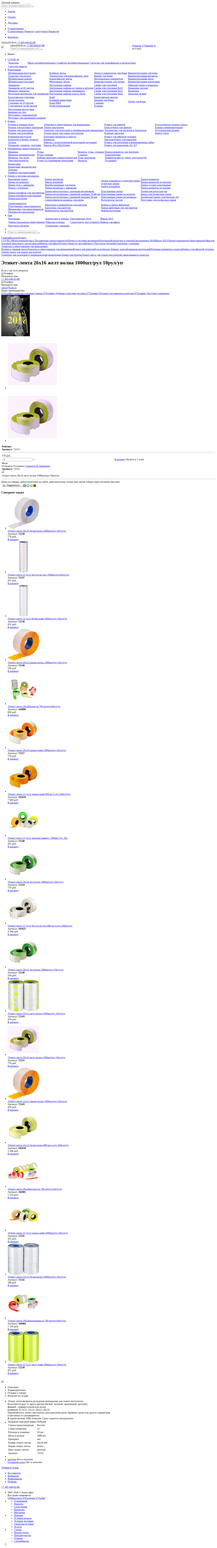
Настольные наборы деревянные (67, 91)
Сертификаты (21, 1541)
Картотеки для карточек (58, 207)
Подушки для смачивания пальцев (26, 118)
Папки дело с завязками (21, 185)
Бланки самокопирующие (169, 127)
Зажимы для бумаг (104, 100)
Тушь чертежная (86, 157)
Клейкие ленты (57, 73)
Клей (52, 97)
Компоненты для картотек (59, 210)
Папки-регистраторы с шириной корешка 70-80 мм (72, 194)
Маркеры (13, 152)
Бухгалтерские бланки (167, 130)
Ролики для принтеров (20, 130)
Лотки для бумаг (137, 101)
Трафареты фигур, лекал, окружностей (126, 157)
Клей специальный (59, 105)
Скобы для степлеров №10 (108, 88)
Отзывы (18, 1538)
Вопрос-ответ (21, 1532)
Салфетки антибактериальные (72, 63)
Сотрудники (41, 31)
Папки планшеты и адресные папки (120, 180)
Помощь (12, 1481)
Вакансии (53, 31)
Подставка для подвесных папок (158, 200)
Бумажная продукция (19, 136)
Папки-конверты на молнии (156, 182)
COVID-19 (13, 59)
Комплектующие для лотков (109, 81)
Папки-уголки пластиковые (156, 185)
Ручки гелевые (45, 154)
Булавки (98, 105)
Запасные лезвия (137, 93)
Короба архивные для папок (60, 185)
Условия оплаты (22, 1518)
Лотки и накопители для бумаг (110, 73)
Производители (22, 1535)
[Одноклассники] (31, 485)
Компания (13, 1476)
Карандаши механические (22, 166)
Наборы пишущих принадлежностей (57, 157)
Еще (10, 215)
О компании (20, 1501)
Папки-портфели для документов (26, 192)
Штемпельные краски (20, 78)
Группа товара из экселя (72, 243)
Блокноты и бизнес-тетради (23, 139)
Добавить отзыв (10, 1467)
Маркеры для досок (18, 157)
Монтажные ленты (59, 81)
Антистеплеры (16, 100)
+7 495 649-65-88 (26, 42)
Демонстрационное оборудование (26, 222)
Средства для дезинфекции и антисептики (113, 63)
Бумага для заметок (114, 124)
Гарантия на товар (24, 1524)
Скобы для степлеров (105, 85)
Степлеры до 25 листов (20, 103)
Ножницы (133, 91)
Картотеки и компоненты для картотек (66, 204)
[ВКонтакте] (24, 485)
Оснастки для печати (19, 76)
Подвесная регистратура (154, 191)
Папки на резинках (18, 182)
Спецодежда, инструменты (85, 222)
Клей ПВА (55, 103)
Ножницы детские (138, 88)
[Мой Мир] (34, 485)
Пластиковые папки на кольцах (118, 194)
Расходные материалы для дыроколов (28, 93)
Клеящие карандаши (60, 100)
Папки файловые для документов (119, 207)
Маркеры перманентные (21, 154)
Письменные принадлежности (24, 148)
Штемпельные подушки (21, 81)
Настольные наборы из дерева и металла (71, 88)
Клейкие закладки (114, 133)
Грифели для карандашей (21, 172)
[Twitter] (28, 485)
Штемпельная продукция (21, 73)
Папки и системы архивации (23, 176)
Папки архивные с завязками (61, 187)
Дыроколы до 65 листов (21, 88)
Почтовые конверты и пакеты (60, 136)
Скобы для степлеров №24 (108, 93)
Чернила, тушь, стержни (91, 152)
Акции (11, 11)
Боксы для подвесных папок (156, 194)
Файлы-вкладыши (111, 210)
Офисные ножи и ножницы (143, 85)
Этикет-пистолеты (54, 127)
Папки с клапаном (18, 187)
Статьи (18, 1529)
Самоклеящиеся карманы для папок (64, 200)
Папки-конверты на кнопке (156, 187)
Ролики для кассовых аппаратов (25, 127)
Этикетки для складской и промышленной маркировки (74, 130)
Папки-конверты (150, 179)
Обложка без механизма (21, 212)
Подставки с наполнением (22, 115)
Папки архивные (54, 179)
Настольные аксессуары (21, 109)
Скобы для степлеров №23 (108, 91)
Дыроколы (14, 85)
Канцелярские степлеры (21, 97)
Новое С (89, 243)
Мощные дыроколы (18, 91)
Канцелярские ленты (60, 78)
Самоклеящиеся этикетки (135, 255)
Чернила (82, 160)
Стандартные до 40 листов (22, 105)
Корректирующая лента (141, 78)
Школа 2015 (106, 218)
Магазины (19, 1512)
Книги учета (162, 133)
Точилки (12, 169)
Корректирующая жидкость (143, 76)
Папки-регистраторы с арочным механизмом (69, 191)
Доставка (13, 22)
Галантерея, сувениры (58, 225)
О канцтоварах (16, 28)
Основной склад (16, 1462)
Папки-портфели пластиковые (24, 195)
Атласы (12, 142)
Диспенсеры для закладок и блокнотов (125, 130)
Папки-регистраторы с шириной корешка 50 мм (71, 197)
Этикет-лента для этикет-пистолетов (64, 133)
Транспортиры (113, 154)
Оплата (12, 17)
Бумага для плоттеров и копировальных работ (129, 142)
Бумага (11, 121)
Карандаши (14, 164)
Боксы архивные (54, 182)
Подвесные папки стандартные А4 (160, 197)
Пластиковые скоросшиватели (24, 206)
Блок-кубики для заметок (118, 127)
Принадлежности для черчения (122, 152)
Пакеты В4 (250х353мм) (57, 145)
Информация (15, 1478)
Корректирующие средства (142, 73)
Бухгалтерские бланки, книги (171, 124)
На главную (14, 1473)
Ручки (40, 152)
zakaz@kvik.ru (9, 287)
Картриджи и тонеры (57, 218)
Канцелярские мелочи (106, 97)
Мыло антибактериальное (42, 63)
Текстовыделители (18, 160)
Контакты (13, 37)
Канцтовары (14, 69)
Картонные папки (18, 179)
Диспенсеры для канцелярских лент (68, 76)
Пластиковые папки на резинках (118, 197)
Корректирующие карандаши (144, 81)
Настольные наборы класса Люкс (67, 93)
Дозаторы (13, 63)
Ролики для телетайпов (20, 133)
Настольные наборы (60, 85)
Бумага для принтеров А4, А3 (120, 145)
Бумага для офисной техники (120, 136)
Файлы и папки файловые (115, 204)
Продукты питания (18, 225)
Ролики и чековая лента (21, 124)
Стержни (83, 154)
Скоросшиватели (17, 203)
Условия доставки (23, 1521)
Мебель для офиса (110, 222)
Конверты (49, 139)
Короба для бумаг (103, 76)
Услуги (18, 1526)
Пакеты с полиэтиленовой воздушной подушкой (70, 142)
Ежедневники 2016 (80, 218)
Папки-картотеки (17, 198)
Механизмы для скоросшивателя (25, 209)
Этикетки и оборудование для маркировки (67, 124)
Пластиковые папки (112, 191)
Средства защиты (17, 66)
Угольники (111, 160)
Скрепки (99, 103)
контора (12, 1459)
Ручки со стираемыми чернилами (55, 160)
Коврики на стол (17, 112)
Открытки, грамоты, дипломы (24, 145)
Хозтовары (14, 218)
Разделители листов (112, 200)
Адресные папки (110, 183)
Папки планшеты (110, 186)
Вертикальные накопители (108, 78)
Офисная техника (55, 222)
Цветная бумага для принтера (120, 139)
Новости (29, 31)
